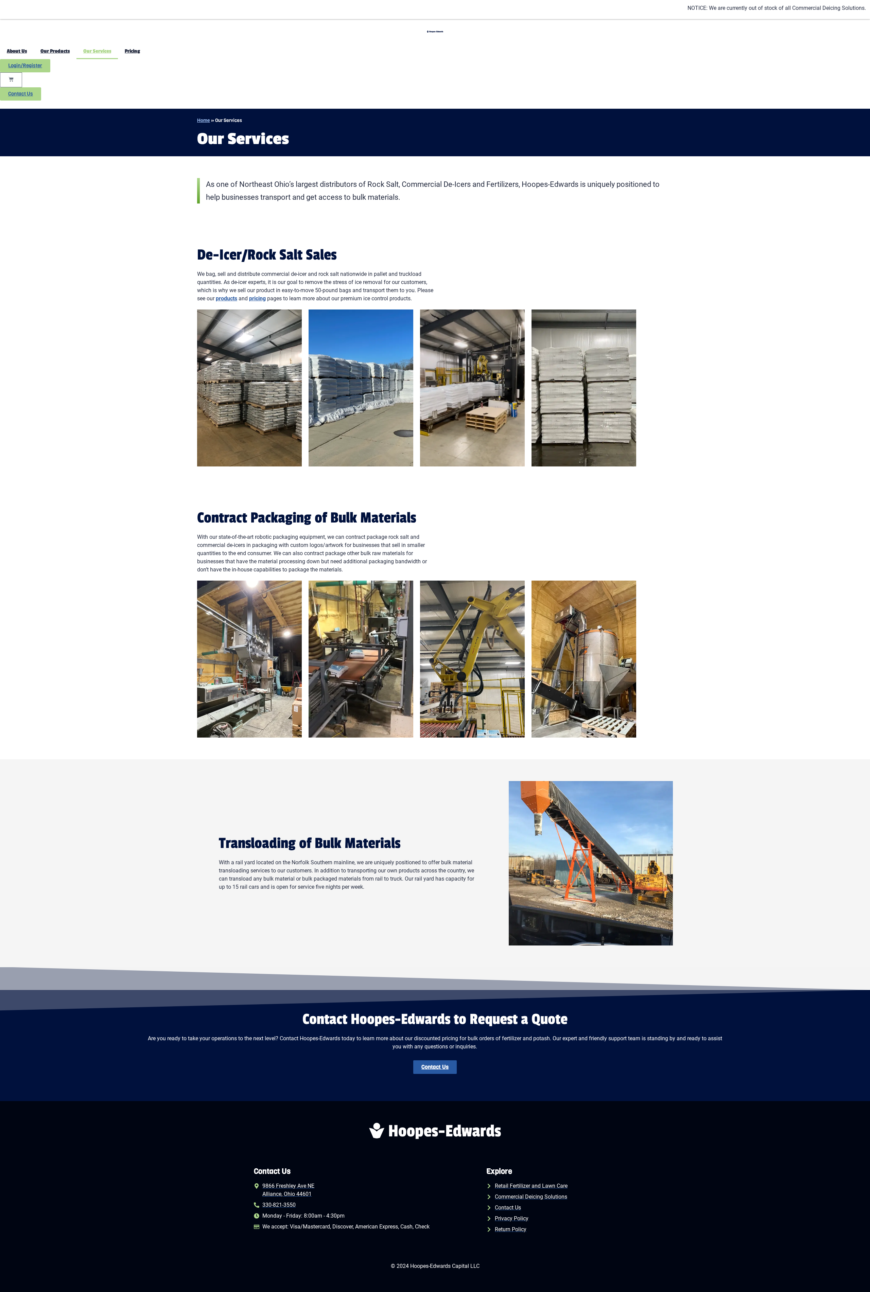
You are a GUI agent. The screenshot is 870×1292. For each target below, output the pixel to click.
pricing (257, 298)
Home (203, 120)
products (226, 298)
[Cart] (11, 79)
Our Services (97, 51)
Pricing (132, 51)
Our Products (55, 51)
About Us (17, 51)
